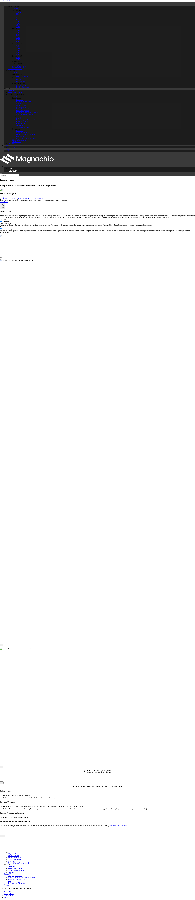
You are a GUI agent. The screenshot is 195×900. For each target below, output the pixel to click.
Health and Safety (22, 122)
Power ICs (11, 861)
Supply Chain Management (25, 127)
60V (17, 18)
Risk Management (22, 136)
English (6, 166)
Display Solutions (14, 854)
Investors (7, 149)
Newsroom (11, 143)
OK (2, 782)
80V (17, 19)
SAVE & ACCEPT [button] (6, 232)
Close (2, 836)
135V (18, 23)
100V (18, 21)
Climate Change (21, 105)
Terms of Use (8, 892)
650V (18, 36)
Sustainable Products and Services (27, 112)
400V (18, 49)
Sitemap (6, 897)
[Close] (1, 257)
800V (18, 39)
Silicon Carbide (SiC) (19, 67)
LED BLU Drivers (22, 76)
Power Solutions (13, 856)
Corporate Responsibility (16, 870)
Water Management (22, 109)
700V (18, 38)
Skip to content (5, 1)
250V (18, 30)
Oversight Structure (22, 133)
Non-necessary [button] (5, 227)
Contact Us (7, 145)
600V (18, 34)
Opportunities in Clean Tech (25, 114)
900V (18, 41)
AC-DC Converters (22, 85)
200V (18, 27)
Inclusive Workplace (22, 123)
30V (17, 14)
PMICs (18, 80)
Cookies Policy (9, 895)
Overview (15, 8)
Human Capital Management (25, 120)
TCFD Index (16, 142)
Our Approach (20, 103)
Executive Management (15, 92)
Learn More (4, 202)
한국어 (11, 168)
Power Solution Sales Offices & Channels (21, 878)
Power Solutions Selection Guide (18, 863)
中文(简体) (13, 171)
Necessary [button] (3, 219)
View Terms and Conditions (118, 826)
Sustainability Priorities (23, 101)
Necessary (5, 221)
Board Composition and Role (25, 134)
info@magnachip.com (15, 876)
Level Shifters (20, 81)
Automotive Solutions (15, 69)
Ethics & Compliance (19, 140)
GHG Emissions (21, 107)
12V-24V (19, 12)
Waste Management (22, 111)
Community (20, 125)
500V (18, 32)
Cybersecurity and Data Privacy (26, 138)
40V (17, 16)
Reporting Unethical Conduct (17, 879)
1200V (18, 60)
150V (18, 25)
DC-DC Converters (22, 87)
